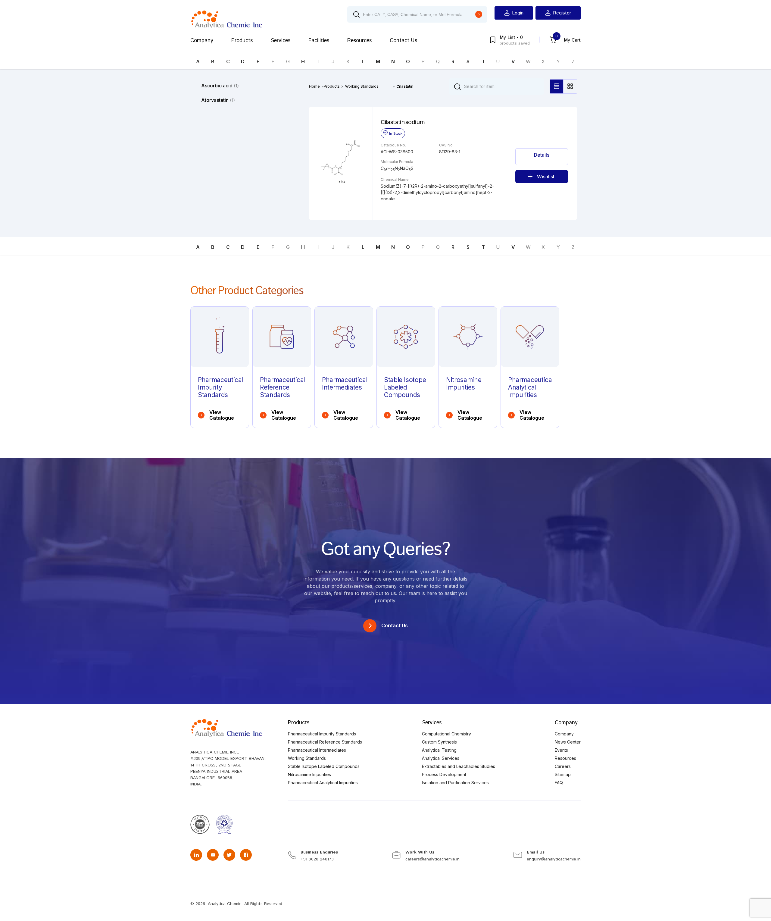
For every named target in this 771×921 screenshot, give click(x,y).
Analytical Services (440, 758)
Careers (563, 766)
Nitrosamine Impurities (309, 774)
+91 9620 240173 (317, 859)
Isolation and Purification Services (455, 782)
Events (561, 750)
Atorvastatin (218, 100)
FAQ (559, 782)
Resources (359, 41)
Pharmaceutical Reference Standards (325, 741)
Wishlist (545, 177)
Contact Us (403, 41)
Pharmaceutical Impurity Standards (322, 733)
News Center (568, 741)
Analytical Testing (439, 750)
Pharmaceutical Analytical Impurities (323, 782)
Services (280, 41)
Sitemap (563, 774)
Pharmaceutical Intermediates (317, 750)
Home (314, 86)
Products (242, 41)
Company (201, 41)
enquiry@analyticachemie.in (554, 859)
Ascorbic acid (220, 86)
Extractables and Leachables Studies (458, 766)
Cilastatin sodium (403, 122)
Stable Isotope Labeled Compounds (324, 766)
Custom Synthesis (439, 741)
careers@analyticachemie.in (432, 859)
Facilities (318, 41)
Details (541, 155)
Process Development (444, 774)
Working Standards (362, 86)
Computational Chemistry (446, 733)
